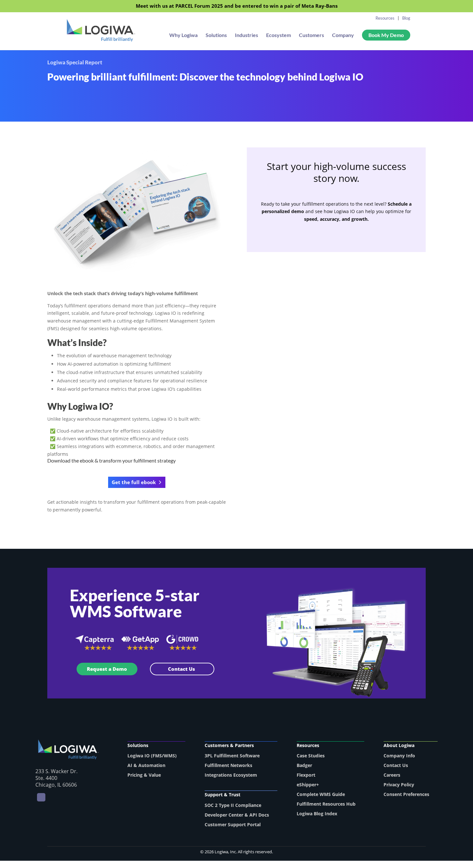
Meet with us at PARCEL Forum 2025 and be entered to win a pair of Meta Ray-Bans (237, 6)
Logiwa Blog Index (317, 813)
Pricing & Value (144, 775)
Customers (311, 35)
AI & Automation (146, 765)
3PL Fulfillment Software (232, 756)
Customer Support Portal (233, 824)
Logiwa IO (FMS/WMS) (152, 756)
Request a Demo (107, 669)
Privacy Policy (399, 784)
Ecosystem (278, 35)
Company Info (399, 756)
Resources (385, 18)
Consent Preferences (406, 794)
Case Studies (311, 756)
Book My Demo (386, 35)
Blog (406, 18)
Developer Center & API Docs (237, 815)
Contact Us (182, 669)
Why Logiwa (183, 35)
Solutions (216, 35)
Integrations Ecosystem (231, 775)
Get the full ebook (134, 482)
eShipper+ (308, 784)
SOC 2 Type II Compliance (233, 805)
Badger (304, 765)
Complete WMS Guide (321, 794)
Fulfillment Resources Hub (326, 804)
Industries (246, 35)
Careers (392, 775)
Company (343, 35)
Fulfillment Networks (228, 765)
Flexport (306, 775)
